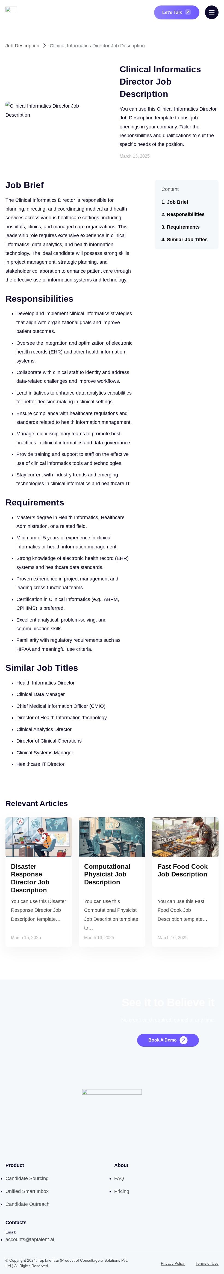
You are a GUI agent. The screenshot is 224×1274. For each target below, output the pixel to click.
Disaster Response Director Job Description (30, 878)
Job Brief (177, 202)
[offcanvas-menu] (212, 12)
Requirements (183, 227)
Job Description (22, 45)
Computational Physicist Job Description (107, 874)
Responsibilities (186, 214)
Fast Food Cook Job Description (183, 870)
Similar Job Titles (187, 239)
